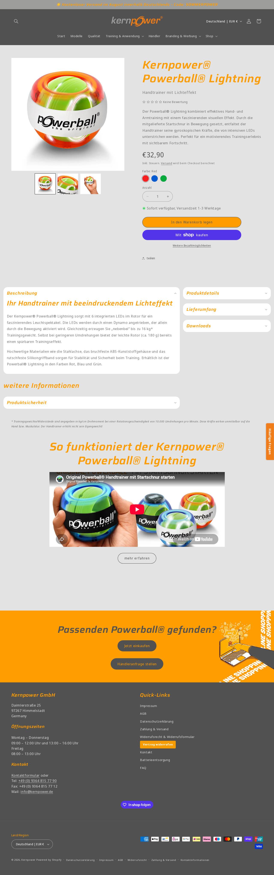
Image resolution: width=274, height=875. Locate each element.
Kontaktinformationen (195, 860)
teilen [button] (151, 258)
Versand (166, 163)
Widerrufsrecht (137, 860)
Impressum (148, 706)
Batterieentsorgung (155, 760)
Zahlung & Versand (154, 729)
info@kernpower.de (37, 791)
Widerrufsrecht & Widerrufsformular (167, 737)
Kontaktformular (25, 775)
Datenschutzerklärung (157, 721)
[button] (16, 21)
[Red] (145, 179)
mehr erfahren (137, 558)
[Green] (163, 179)
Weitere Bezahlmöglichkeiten (192, 245)
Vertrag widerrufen (158, 744)
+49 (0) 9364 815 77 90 (37, 780)
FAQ (143, 768)
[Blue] (154, 179)
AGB (143, 713)
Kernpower (28, 859)
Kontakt (146, 752)
